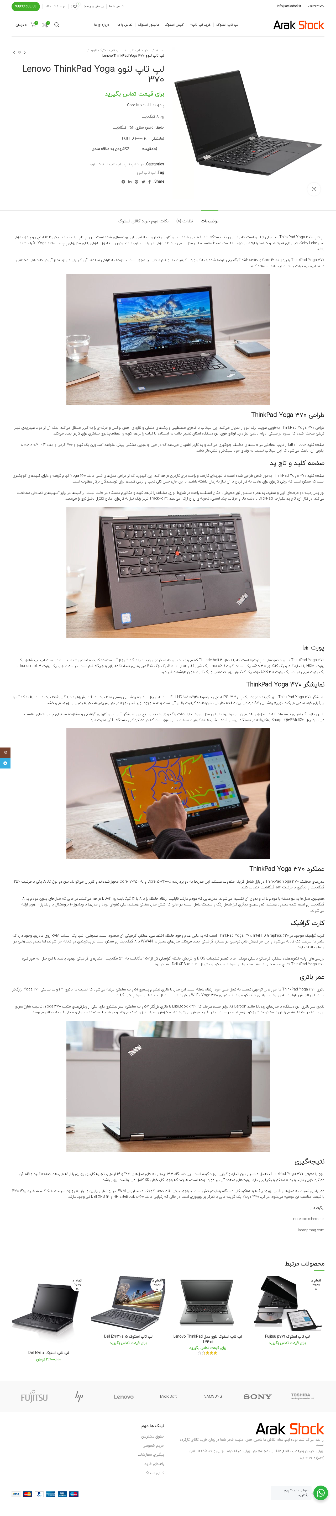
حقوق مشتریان (152, 1436)
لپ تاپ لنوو (146, 172)
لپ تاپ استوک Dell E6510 (48, 1352)
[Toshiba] (302, 1397)
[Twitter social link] (143, 181)
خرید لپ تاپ (138, 50)
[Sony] (257, 1397)
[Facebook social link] (149, 181)
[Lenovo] (124, 1397)
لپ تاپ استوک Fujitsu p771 (287, 1336)
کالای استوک (154, 1473)
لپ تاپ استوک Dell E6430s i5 (128, 1336)
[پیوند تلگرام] (123, 181)
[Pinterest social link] (136, 181)
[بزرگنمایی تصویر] (314, 189)
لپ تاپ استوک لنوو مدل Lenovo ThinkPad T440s (208, 1339)
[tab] (209, 218)
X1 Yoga (39, 243)
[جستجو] (57, 25)
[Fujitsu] (34, 1397)
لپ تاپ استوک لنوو (105, 50)
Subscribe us (25, 6)
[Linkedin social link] (130, 181)
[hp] (79, 1397)
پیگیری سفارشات (151, 1454)
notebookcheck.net (308, 1219)
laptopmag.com (311, 1230)
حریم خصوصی (153, 1445)
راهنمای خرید (154, 1463)
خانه (158, 50)
